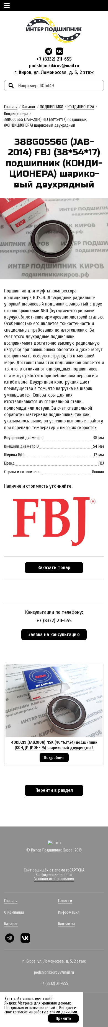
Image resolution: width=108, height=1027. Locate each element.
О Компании (14, 912)
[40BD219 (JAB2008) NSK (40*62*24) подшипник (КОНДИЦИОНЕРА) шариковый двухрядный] (54, 700)
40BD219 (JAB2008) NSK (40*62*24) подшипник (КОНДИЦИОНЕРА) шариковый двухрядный (54, 745)
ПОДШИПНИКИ (51, 106)
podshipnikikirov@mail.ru (54, 66)
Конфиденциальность (54, 874)
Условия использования (54, 878)
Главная (10, 106)
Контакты (66, 923)
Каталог (28, 106)
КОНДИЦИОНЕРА (81, 106)
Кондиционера (16, 113)
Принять (63, 1018)
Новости (65, 900)
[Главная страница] (54, 30)
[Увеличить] (54, 239)
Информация (68, 912)
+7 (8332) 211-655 (54, 59)
